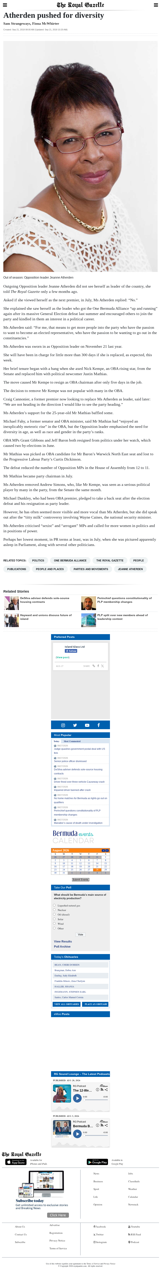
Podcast (134, 1242)
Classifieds (134, 1181)
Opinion (97, 1204)
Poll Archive (62, 946)
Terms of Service (58, 1248)
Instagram (101, 1242)
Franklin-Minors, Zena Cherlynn (70, 980)
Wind (61, 923)
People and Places (50, 569)
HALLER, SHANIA (64, 986)
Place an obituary (96, 1004)
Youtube (135, 1226)
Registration (56, 1233)
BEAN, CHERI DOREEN (67, 964)
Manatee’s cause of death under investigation (78, 823)
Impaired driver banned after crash (72, 790)
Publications (16, 569)
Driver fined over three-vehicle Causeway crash (79, 781)
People (138, 560)
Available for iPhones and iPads (38, 1161)
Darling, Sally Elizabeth (66, 975)
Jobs (130, 1173)
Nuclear (62, 910)
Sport (96, 1189)
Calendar (133, 1197)
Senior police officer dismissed (70, 761)
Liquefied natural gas (69, 905)
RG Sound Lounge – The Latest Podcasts (82, 1074)
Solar (60, 919)
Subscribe (20, 1242)
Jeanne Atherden (130, 569)
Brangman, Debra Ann (65, 970)
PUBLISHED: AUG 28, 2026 (66, 1080)
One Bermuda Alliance (70, 560)
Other (61, 928)
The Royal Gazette (109, 560)
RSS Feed (135, 1234)
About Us (20, 1226)
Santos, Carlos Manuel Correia (69, 997)
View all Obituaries (66, 1004)
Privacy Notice (57, 1240)
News (96, 1173)
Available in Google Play (117, 1161)
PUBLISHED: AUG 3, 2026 (66, 1116)
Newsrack (133, 1204)
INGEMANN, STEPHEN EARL (70, 991)
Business (98, 1181)
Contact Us (21, 1234)
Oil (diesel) (64, 914)
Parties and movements (91, 569)
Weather (132, 1189)
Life (95, 1197)
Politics (38, 560)
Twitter (99, 1234)
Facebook (100, 1226)
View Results (63, 941)
